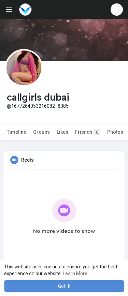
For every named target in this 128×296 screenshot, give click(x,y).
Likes (62, 132)
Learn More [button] (75, 273)
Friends (86, 132)
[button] (117, 9)
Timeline (16, 132)
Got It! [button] (64, 286)
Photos (115, 132)
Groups (41, 132)
